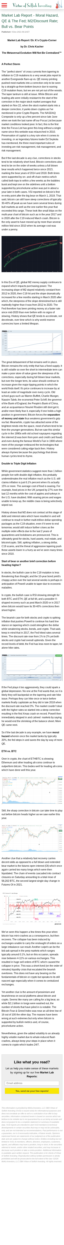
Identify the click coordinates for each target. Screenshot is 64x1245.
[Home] (32, 5)
